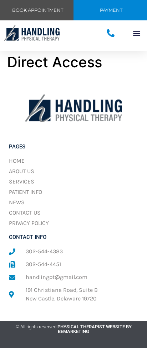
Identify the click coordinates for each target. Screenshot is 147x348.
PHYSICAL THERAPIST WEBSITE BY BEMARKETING (94, 329)
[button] (137, 33)
